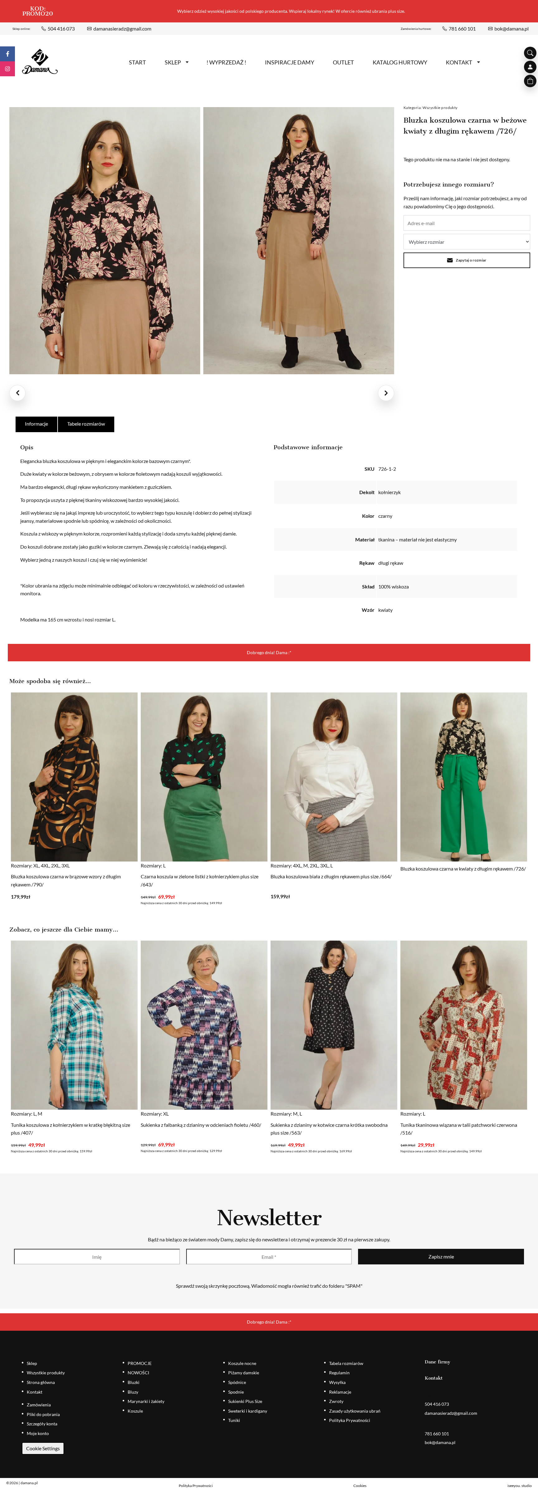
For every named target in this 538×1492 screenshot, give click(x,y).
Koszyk (530, 81)
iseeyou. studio (519, 1485)
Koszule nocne (242, 1363)
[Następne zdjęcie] (386, 393)
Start (137, 62)
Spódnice (237, 1382)
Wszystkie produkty (440, 107)
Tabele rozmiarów (86, 424)
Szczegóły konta (42, 1423)
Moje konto (38, 1433)
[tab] (37, 424)
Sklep (173, 62)
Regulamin (339, 1372)
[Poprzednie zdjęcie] (17, 393)
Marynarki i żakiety (146, 1401)
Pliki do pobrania (43, 1414)
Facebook (7, 53)
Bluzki (133, 1382)
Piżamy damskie (243, 1372)
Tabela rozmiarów (346, 1363)
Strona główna (41, 1382)
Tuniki (234, 1420)
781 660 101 (462, 28)
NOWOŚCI (138, 1372)
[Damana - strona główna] (39, 61)
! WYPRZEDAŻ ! (226, 62)
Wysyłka (337, 1382)
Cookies (359, 1485)
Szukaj (530, 53)
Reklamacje (340, 1392)
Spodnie (236, 1392)
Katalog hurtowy (400, 62)
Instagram (7, 68)
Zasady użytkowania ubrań (354, 1411)
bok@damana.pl (511, 28)
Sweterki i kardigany (247, 1411)
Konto (530, 67)
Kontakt (459, 62)
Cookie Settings (43, 1448)
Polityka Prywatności (349, 1420)
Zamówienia (39, 1404)
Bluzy (133, 1392)
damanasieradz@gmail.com (122, 28)
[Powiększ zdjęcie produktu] (105, 241)
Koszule (135, 1411)
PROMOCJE (140, 1363)
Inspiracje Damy (289, 62)
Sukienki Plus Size (245, 1401)
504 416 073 (61, 28)
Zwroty (336, 1401)
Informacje (36, 424)
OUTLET (343, 62)
